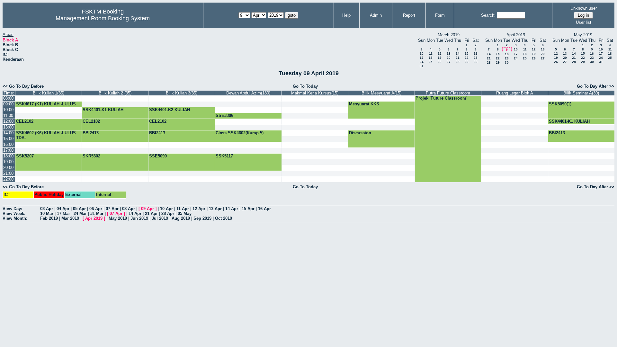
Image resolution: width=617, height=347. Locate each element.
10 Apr (166, 208)
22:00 (8, 179)
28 (458, 62)
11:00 (8, 115)
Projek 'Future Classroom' (441, 98)
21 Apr (151, 213)
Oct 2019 (223, 218)
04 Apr (63, 208)
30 (476, 62)
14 (458, 53)
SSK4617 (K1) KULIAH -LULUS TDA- (46, 106)
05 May (185, 213)
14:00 (8, 132)
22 (467, 57)
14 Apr (231, 208)
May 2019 (118, 218)
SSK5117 (224, 156)
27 (449, 62)
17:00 (8, 150)
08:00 (8, 98)
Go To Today (305, 86)
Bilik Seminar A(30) (581, 93)
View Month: (15, 218)
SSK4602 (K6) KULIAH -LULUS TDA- (46, 135)
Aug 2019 (181, 218)
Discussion (360, 132)
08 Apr (128, 208)
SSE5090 (158, 156)
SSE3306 (224, 115)
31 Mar (96, 213)
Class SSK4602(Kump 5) (240, 132)
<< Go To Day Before (23, 86)
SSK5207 (25, 156)
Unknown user (583, 8)
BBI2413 (91, 132)
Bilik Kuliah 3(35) (181, 93)
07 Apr (112, 208)
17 (422, 57)
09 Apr (147, 208)
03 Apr (46, 208)
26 (440, 62)
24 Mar (80, 213)
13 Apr (215, 208)
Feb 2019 (49, 218)
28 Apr (167, 213)
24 (422, 62)
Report (409, 15)
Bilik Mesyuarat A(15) (381, 93)
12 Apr (198, 208)
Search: (488, 15)
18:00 (8, 156)
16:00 (8, 144)
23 (476, 57)
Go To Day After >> (595, 86)
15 (467, 53)
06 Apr (95, 208)
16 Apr (264, 208)
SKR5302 (91, 156)
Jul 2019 (160, 218)
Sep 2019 (202, 218)
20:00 (8, 167)
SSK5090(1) (560, 104)
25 (431, 62)
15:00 (8, 138)
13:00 (8, 127)
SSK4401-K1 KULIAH (103, 109)
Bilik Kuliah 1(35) (48, 93)
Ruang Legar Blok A (514, 93)
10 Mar (46, 213)
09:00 (8, 104)
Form (440, 15)
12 (440, 53)
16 (476, 53)
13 (449, 53)
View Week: (14, 213)
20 (449, 57)
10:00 (8, 109)
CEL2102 (24, 121)
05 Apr (79, 208)
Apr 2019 (94, 218)
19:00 (8, 161)
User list (583, 22)
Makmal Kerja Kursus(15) (314, 93)
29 (467, 62)
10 (422, 53)
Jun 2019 (139, 218)
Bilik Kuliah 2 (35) (115, 93)
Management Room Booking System (103, 18)
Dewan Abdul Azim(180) (248, 93)
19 (440, 57)
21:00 (8, 173)
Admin (376, 15)
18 (431, 57)
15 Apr (248, 208)
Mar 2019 (70, 218)
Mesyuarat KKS (364, 104)
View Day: (12, 208)
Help (346, 15)
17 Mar (63, 213)
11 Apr (182, 208)
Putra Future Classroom (448, 93)
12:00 (8, 121)
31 (422, 66)
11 (431, 53)
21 (458, 57)
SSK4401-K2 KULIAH (169, 109)
